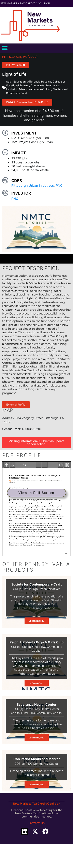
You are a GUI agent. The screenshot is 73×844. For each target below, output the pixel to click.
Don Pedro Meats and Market (36, 759)
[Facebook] (45, 831)
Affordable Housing (39, 81)
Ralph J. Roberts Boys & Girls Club (36, 642)
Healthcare (52, 85)
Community (38, 85)
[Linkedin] (24, 831)
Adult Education (16, 81)
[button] (4, 48)
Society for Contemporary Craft (36, 584)
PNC (59, 185)
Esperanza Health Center (37, 704)
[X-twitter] (35, 831)
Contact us (36, 823)
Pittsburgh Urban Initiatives (32, 185)
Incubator (11, 89)
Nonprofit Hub (42, 89)
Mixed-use (25, 89)
